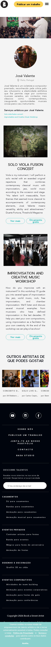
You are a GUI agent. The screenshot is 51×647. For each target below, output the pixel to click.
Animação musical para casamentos (26, 517)
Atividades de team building (22, 584)
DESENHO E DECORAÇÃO (16, 563)
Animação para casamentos (21, 512)
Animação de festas (17, 550)
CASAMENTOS (10, 497)
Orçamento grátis (35, 221)
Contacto (25, 449)
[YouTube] (12, 420)
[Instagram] (25, 420)
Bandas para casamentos (20, 506)
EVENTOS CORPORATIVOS (17, 580)
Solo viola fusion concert (13, 114)
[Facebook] (38, 420)
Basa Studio (25, 455)
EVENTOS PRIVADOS (13, 530)
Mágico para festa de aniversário (25, 545)
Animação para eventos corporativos (26, 590)
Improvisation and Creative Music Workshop (21, 117)
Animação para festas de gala (23, 595)
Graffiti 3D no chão (17, 567)
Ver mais (15, 221)
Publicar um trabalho (28, 4)
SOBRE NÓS (25, 429)
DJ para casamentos (17, 501)
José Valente (25, 76)
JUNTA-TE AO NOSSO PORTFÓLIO (25, 442)
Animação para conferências (22, 600)
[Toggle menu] (46, 4)
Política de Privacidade (23, 633)
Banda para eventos (17, 540)
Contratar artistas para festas (22, 534)
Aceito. (25, 643)
